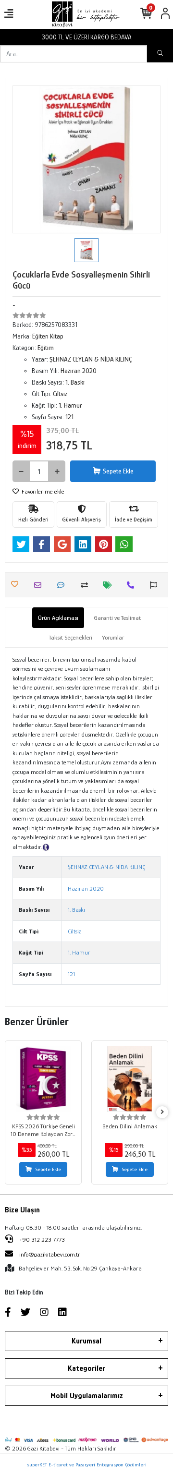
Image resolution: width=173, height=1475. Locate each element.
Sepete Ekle (118, 471)
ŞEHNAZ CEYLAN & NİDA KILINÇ (106, 866)
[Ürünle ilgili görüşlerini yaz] (63, 585)
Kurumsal (86, 1341)
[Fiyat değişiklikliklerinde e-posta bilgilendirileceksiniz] (109, 585)
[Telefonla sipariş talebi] (132, 585)
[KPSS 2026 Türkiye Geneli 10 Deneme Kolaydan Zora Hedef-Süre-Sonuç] (43, 1079)
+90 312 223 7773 (41, 1239)
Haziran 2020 (86, 888)
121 (71, 974)
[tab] (58, 618)
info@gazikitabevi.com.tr (49, 1254)
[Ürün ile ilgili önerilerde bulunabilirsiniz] (156, 585)
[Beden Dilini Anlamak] (130, 1079)
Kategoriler (86, 1368)
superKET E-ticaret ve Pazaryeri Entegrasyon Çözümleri (87, 1464)
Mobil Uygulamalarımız (86, 1395)
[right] (162, 1112)
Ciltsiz (74, 931)
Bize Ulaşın (22, 1210)
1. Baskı (76, 909)
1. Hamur (79, 952)
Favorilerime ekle (42, 491)
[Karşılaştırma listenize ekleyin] (86, 585)
